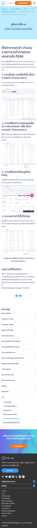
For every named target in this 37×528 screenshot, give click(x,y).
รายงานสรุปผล (6, 369)
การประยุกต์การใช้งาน (10, 406)
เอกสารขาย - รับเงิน (7, 319)
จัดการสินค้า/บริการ (8, 336)
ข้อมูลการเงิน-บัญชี (7, 330)
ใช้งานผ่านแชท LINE (8, 375)
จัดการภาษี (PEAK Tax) (8, 352)
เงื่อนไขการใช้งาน (7, 513)
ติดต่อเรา (10, 470)
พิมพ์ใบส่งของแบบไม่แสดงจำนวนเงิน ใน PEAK (17, 279)
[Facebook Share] (17, 296)
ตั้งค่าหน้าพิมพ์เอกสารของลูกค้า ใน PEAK (15, 288)
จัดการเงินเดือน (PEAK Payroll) (11, 341)
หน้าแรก (4, 9)
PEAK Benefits (6, 496)
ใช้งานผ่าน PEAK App (8, 380)
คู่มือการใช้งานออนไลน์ (8, 503)
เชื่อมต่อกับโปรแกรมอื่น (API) (10, 364)
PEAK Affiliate (6, 498)
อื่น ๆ (26, 9)
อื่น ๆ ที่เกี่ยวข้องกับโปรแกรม (11, 423)
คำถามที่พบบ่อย (6, 506)
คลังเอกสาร (5, 391)
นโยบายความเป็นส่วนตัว (8, 511)
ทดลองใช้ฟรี (23, 3)
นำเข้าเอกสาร (7, 410)
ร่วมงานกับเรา (6, 508)
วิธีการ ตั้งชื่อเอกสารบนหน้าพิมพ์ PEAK (15, 274)
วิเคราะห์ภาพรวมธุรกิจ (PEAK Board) (13, 358)
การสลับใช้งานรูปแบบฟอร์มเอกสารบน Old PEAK (18, 276)
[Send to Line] (20, 296)
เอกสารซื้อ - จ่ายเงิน (7, 324)
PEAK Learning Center (10, 414)
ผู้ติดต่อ (4, 386)
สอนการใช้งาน (15, 9)
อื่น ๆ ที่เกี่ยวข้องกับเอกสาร (11, 418)
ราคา (3, 493)
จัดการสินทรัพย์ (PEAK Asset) (10, 347)
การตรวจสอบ (7, 402)
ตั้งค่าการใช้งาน (6, 313)
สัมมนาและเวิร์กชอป (7, 501)
